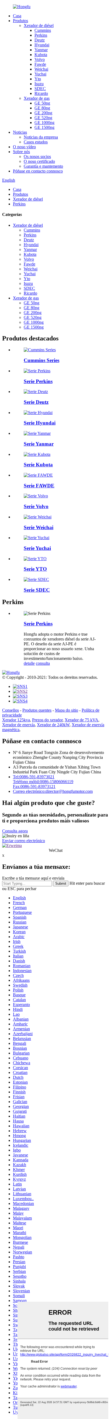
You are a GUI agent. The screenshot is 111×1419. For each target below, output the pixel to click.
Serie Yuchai (37, 548)
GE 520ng (43, 117)
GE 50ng (42, 103)
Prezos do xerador (47, 720)
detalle (29, 663)
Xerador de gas (37, 98)
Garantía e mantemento (43, 166)
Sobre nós (21, 151)
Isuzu (39, 83)
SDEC (40, 88)
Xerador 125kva (16, 720)
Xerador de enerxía (18, 724)
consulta (43, 663)
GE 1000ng (44, 122)
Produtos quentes (36, 710)
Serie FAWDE (39, 485)
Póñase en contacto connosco (38, 171)
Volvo (39, 59)
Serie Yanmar (39, 444)
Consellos (10, 710)
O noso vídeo (24, 146)
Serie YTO (35, 569)
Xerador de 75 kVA (81, 720)
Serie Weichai (38, 527)
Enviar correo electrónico (23, 840)
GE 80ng (42, 108)
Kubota (40, 54)
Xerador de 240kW (53, 724)
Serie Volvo (36, 506)
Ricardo (41, 93)
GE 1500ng (44, 127)
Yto (37, 79)
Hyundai (41, 45)
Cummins (42, 30)
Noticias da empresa (41, 137)
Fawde (40, 64)
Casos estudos (36, 142)
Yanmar (41, 49)
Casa (17, 15)
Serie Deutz (36, 402)
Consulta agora (15, 831)
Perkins (40, 35)
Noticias (20, 132)
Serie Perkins (38, 381)
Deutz (39, 40)
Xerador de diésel (39, 25)
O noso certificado (39, 161)
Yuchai (40, 74)
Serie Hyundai (40, 423)
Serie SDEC (37, 590)
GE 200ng (43, 113)
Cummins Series (41, 360)
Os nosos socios (37, 156)
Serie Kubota (38, 464)
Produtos (20, 20)
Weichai (41, 69)
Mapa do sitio (66, 710)
